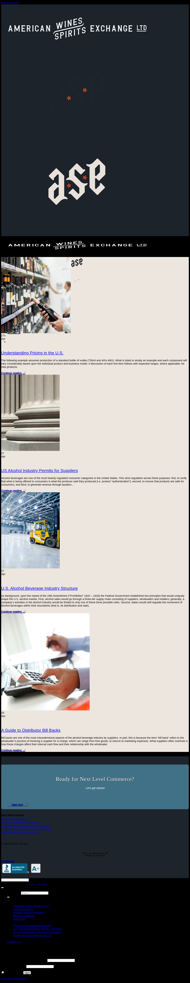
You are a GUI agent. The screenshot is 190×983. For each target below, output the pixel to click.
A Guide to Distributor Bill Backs (30, 730)
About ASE (19, 919)
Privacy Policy (31, 884)
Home (11, 899)
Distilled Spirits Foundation (29, 912)
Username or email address (24, 960)
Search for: (13, 892)
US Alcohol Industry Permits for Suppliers (39, 470)
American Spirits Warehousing (31, 906)
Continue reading (13, 373)
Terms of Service (42, 884)
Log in (27, 973)
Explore (12, 902)
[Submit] (8, 897)
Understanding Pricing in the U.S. (32, 353)
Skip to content (10, 2)
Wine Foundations (24, 915)
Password (13, 966)
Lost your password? (13, 978)
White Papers (15, 922)
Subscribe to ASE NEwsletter (15, 880)
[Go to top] (2, 887)
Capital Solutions (23, 909)
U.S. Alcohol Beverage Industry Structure (39, 588)
